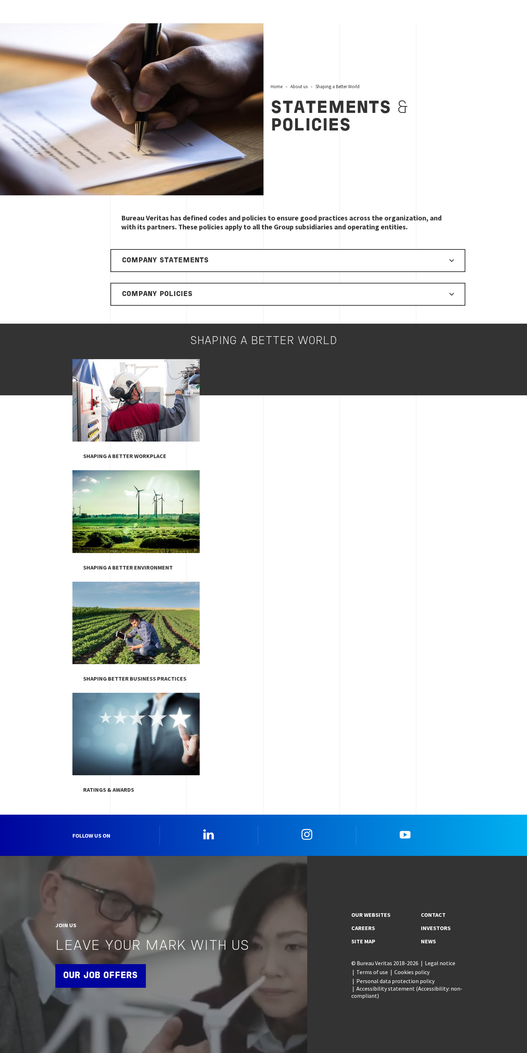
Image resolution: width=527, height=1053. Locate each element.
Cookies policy (411, 972)
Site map (363, 941)
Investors (436, 928)
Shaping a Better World (337, 86)
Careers (363, 928)
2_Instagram (307, 834)
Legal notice (440, 963)
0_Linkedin (208, 834)
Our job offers (100, 976)
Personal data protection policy (395, 981)
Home (277, 86)
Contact (433, 914)
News (428, 941)
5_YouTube (405, 834)
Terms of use (372, 972)
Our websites (370, 914)
